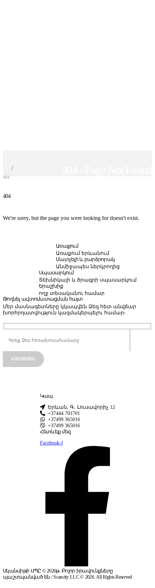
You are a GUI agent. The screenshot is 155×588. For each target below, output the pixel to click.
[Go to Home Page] (5, 168)
